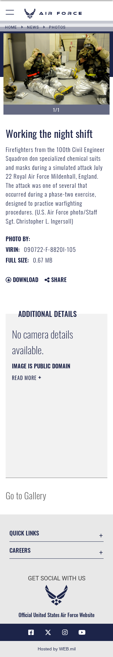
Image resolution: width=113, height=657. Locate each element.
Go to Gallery (26, 495)
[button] (10, 13)
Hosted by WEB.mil (57, 648)
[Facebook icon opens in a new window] (31, 632)
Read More (25, 378)
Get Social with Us (56, 578)
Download (24, 279)
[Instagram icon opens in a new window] (65, 632)
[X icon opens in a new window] (48, 632)
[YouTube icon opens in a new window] (82, 632)
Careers (19, 550)
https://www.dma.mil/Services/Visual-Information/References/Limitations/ (50, 466)
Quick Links (24, 532)
